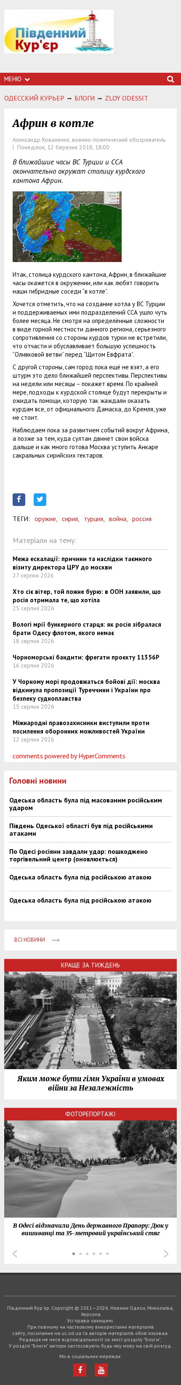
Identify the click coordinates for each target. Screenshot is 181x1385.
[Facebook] (79, 1370)
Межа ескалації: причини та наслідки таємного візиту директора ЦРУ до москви (82, 563)
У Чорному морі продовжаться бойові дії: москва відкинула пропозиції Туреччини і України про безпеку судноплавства (86, 690)
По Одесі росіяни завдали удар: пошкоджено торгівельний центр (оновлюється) (78, 855)
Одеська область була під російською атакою (80, 877)
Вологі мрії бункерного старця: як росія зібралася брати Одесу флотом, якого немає (87, 628)
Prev (15, 1254)
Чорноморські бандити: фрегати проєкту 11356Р (86, 657)
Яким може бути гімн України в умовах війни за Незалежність (90, 1083)
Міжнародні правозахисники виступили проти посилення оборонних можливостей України (81, 727)
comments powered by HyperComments (69, 756)
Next (166, 1254)
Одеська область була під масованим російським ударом (85, 804)
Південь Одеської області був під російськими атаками (81, 829)
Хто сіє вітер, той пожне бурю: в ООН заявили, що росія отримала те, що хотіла (87, 596)
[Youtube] (101, 1370)
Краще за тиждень (90, 965)
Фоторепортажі (90, 1114)
